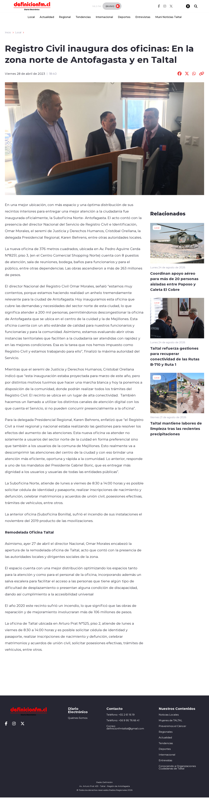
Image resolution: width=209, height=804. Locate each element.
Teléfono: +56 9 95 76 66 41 (122, 720)
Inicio (8, 32)
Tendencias (83, 17)
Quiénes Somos (77, 718)
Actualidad (47, 17)
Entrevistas (142, 17)
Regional (65, 17)
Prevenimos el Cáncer (172, 726)
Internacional (104, 17)
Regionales (165, 732)
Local (31, 17)
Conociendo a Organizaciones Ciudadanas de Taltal (177, 767)
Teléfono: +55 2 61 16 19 (120, 714)
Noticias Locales (169, 714)
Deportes (124, 17)
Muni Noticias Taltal (168, 17)
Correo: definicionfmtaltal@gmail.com (125, 727)
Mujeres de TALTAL (170, 720)
